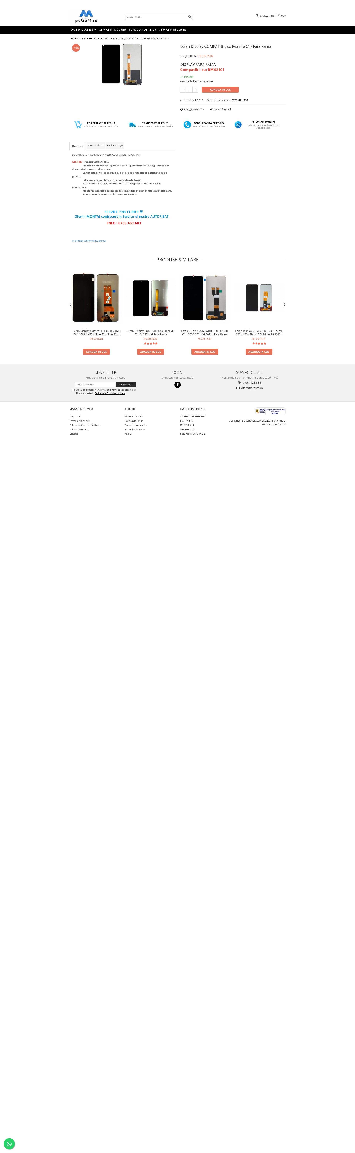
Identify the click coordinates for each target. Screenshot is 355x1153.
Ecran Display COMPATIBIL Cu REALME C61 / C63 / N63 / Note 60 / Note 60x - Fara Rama (96, 332)
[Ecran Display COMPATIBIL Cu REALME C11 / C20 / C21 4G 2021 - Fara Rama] (205, 298)
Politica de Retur (134, 420)
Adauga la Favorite (193, 109)
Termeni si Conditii (79, 420)
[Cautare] (190, 17)
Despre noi (75, 416)
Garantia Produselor (136, 425)
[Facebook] (177, 385)
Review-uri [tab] (115, 145)
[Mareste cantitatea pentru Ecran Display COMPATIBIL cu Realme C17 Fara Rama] (195, 90)
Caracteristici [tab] (95, 145)
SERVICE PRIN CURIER (112, 29)
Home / (74, 38)
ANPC (128, 433)
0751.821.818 (251, 382)
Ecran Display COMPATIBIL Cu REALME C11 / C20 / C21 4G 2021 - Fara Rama (205, 332)
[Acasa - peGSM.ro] (87, 16)
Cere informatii (222, 109)
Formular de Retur (142, 29)
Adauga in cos (220, 89)
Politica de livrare (78, 429)
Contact (73, 433)
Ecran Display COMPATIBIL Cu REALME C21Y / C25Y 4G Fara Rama (150, 332)
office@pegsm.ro (252, 388)
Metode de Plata (134, 416)
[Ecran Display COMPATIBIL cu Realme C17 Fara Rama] (122, 64)
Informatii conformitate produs (89, 240)
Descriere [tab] (77, 146)
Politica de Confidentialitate (110, 393)
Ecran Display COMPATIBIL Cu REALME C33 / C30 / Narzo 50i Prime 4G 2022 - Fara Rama (259, 332)
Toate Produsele (81, 29)
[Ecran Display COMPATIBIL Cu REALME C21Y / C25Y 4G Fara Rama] (150, 297)
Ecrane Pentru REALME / (95, 38)
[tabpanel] (122, 64)
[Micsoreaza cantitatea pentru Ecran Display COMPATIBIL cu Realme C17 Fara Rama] (183, 90)
